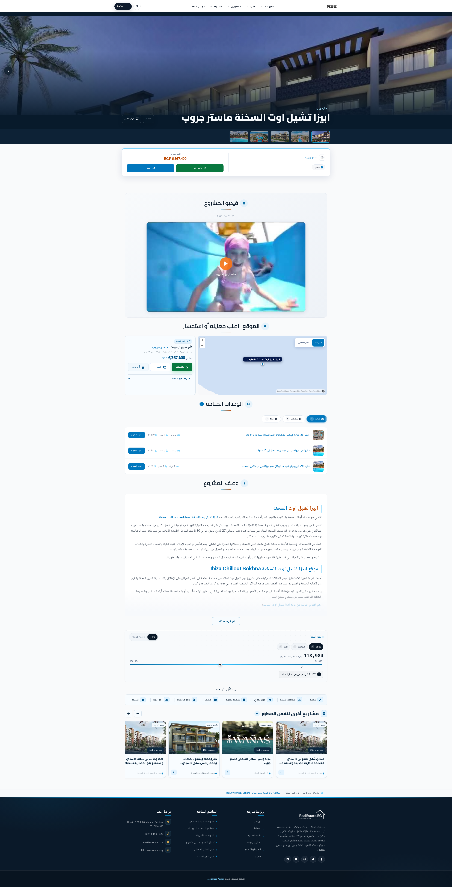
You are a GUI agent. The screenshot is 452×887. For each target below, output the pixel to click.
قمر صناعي (303, 342)
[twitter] (313, 859)
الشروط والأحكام (253, 849)
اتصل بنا (257, 856)
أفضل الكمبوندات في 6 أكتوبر (200, 842)
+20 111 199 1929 (153, 834)
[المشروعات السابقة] (138, 713)
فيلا (270, 419)
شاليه (315, 419)
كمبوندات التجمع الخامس (202, 821)
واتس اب (198, 168)
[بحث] (137, 6)
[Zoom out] (202, 345)
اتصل (148, 168)
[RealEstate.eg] (332, 6)
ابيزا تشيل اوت (303, 508)
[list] (226, 699)
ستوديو (292, 419)
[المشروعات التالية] (128, 713)
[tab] (320, 137)
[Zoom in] (202, 340)
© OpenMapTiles (294, 391)
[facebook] (321, 859)
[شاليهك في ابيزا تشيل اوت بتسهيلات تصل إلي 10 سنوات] (226, 451)
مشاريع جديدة (254, 842)
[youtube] (296, 859)
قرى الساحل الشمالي (204, 849)
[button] (226, 267)
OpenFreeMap (282, 391)
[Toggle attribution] (323, 391)
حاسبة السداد (138, 637)
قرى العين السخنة (292, 793)
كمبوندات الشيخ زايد (205, 835)
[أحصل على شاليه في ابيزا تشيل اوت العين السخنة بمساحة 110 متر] (226, 435)
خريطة (318, 342)
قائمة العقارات (254, 835)
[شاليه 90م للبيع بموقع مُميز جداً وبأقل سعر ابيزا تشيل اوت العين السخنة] (226, 466)
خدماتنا (257, 828)
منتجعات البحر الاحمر (311, 793)
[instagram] (304, 859)
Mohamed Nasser (215, 878)
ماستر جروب (311, 158)
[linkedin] (287, 859)
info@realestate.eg (153, 842)
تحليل (152, 637)
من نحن (257, 821)
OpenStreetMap (314, 391)
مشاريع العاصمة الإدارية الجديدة (199, 828)
